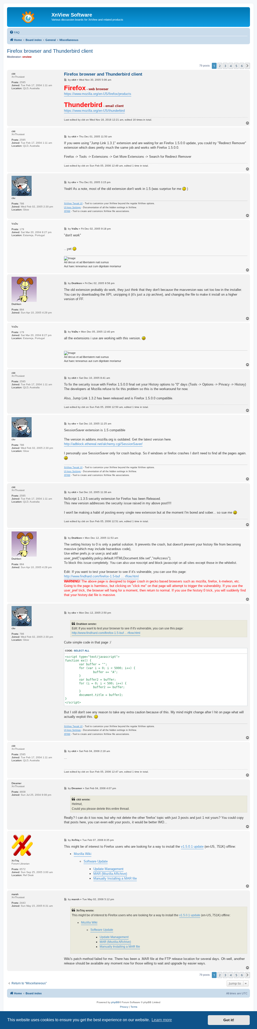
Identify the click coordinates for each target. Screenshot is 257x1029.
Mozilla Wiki (82, 854)
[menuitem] (15, 32)
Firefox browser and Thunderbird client (50, 51)
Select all (81, 650)
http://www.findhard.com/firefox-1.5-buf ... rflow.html (101, 576)
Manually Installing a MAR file (115, 878)
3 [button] (225, 66)
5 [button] (236, 66)
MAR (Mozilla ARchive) (110, 874)
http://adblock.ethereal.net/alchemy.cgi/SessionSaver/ (103, 444)
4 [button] (231, 66)
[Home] (29, 16)
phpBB (115, 1002)
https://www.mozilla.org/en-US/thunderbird (94, 111)
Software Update (96, 861)
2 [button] (220, 66)
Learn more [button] (162, 1020)
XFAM (67, 211)
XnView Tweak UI (73, 203)
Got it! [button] (228, 1020)
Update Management (108, 869)
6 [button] (242, 66)
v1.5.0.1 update (192, 846)
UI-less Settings (72, 207)
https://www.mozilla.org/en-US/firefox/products (97, 94)
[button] (247, 66)
